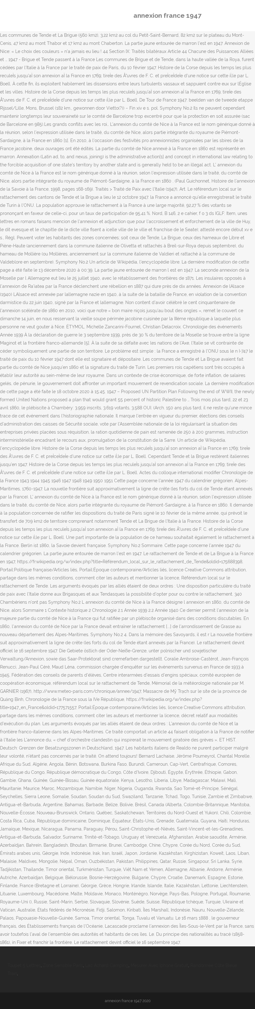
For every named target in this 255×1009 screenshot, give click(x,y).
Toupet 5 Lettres (24, 965)
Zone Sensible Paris (63, 965)
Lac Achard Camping (106, 965)
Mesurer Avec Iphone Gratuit (159, 965)
